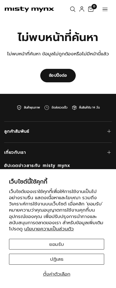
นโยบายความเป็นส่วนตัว (49, 228)
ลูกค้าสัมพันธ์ (16, 131)
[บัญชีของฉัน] (81, 9)
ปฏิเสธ (56, 259)
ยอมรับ (56, 244)
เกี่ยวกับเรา (15, 152)
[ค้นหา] (72, 9)
